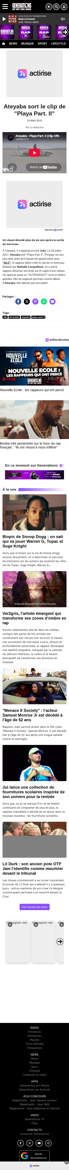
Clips (34, 1123)
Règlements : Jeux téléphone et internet (34, 1108)
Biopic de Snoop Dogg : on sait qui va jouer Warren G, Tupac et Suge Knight (33, 541)
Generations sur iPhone (34, 1085)
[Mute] (62, 19)
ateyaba (26, 317)
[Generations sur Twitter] (29, 1143)
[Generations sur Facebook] (20, 1143)
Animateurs (34, 1035)
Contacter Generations (34, 1134)
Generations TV (34, 1119)
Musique (27, 43)
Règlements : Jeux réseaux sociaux (34, 1100)
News (13, 43)
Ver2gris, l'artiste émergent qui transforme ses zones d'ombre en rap (34, 618)
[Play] (5, 19)
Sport (42, 43)
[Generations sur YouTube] (39, 1143)
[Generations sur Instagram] (48, 1143)
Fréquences (34, 1047)
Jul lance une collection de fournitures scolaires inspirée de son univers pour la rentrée (34, 792)
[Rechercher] (56, 6)
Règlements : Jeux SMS (34, 1104)
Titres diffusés (34, 1043)
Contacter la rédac (34, 1074)
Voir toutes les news (34, 907)
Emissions (34, 1031)
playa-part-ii (38, 317)
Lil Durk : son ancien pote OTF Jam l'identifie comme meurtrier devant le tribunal (33, 869)
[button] (17, 942)
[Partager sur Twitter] (26, 303)
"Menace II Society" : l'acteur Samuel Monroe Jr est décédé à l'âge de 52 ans (32, 715)
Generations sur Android (34, 1089)
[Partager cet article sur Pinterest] (34, 303)
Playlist (34, 1039)
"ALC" (7, 262)
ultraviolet (14, 317)
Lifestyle (58, 43)
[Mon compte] (64, 6)
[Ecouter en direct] (49, 6)
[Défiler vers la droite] (60, 941)
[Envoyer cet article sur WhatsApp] (43, 303)
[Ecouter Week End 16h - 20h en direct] (34, 474)
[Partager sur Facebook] (17, 303)
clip (5, 317)
